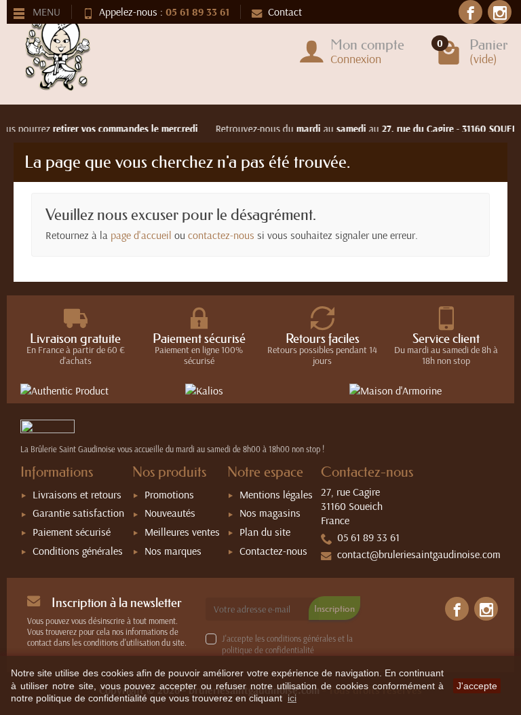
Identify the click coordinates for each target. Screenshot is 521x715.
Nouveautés (169, 512)
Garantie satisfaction (78, 512)
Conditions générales (78, 550)
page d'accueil (141, 235)
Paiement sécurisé (72, 531)
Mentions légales (276, 494)
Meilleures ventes (182, 531)
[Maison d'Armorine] (425, 389)
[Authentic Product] (96, 389)
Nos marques (172, 550)
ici (292, 698)
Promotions (169, 494)
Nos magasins (270, 512)
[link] (470, 12)
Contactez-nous (273, 550)
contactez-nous (221, 235)
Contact (285, 11)
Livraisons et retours (77, 494)
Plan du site (264, 531)
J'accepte (477, 685)
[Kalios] (260, 389)
